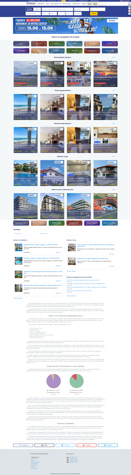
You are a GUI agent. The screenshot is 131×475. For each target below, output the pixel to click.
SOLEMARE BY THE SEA (100, 211)
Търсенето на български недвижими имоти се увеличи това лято (83, 280)
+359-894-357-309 (83, 0)
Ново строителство (56, 3)
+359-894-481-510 (73, 457)
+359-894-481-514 (72, 0)
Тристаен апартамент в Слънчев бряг (77, 112)
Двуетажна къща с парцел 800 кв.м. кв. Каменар (52, 178)
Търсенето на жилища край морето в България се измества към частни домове (87, 287)
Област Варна (44, 233)
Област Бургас (18, 233)
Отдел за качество (51, 0)
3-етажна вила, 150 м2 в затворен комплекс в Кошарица (25, 178)
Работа (63, 0)
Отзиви (59, 0)
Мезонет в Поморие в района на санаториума (52, 77)
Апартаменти (40, 3)
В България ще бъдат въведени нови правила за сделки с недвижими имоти (86, 283)
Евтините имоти (66, 3)
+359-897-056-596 (94, 0)
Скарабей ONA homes (46, 211)
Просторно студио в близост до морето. (51, 112)
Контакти (43, 0)
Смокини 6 (16, 211)
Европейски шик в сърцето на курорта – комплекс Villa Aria (41, 244)
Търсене (94, 13)
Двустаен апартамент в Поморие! (102, 145)
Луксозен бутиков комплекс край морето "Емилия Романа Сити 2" (43, 285)
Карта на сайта (34, 468)
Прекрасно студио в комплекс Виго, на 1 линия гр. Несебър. (79, 77)
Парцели (84, 3)
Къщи (47, 3)
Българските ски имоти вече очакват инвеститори (79, 290)
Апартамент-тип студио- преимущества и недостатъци (92, 258)
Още (113, 57)
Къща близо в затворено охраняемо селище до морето (105, 178)
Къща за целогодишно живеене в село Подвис (79, 178)
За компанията (32, 0)
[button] (33, 13)
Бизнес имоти (76, 3)
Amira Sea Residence (72, 211)
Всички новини (18, 298)
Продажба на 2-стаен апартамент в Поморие (105, 112)
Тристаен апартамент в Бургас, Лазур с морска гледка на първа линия (105, 77)
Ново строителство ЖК (37, 9)
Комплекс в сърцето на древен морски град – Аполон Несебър (42, 258)
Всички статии (71, 271)
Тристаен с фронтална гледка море (22, 112)
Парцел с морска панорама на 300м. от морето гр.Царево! (25, 77)
